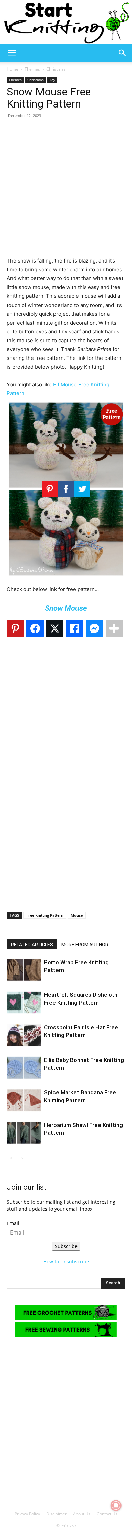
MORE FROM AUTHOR (84, 944)
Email (13, 1223)
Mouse (77, 915)
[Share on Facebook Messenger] (94, 628)
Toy (52, 79)
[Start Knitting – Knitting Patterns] (66, 22)
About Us (81, 1514)
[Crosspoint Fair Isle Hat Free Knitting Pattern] (24, 1035)
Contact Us (107, 1514)
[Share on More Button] (114, 628)
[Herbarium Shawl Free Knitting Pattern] (24, 1133)
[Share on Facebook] (34, 628)
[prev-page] (11, 1158)
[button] (11, 53)
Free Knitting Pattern (44, 915)
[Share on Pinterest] (15, 628)
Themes (32, 69)
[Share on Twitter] (54, 628)
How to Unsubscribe (66, 1261)
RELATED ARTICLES (32, 944)
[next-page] (22, 1158)
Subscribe (66, 1246)
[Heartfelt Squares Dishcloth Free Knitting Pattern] (24, 1002)
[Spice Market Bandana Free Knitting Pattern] (24, 1100)
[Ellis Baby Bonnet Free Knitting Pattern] (24, 1068)
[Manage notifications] (116, 1505)
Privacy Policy (27, 1514)
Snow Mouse (66, 608)
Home (12, 69)
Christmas (56, 69)
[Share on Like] (74, 628)
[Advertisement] (66, 190)
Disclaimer (56, 1514)
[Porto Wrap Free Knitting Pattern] (24, 970)
